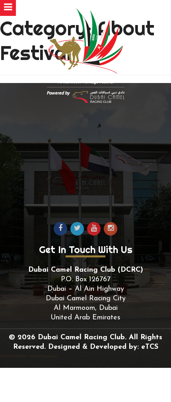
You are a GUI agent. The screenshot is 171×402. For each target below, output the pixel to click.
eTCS (149, 347)
